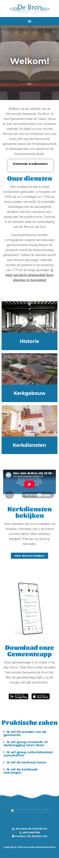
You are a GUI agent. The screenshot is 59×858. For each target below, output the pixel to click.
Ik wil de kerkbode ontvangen (20, 771)
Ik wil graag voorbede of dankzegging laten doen (25, 743)
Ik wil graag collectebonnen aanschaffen (28, 753)
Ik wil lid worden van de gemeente (24, 733)
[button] (29, 21)
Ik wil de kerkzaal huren (26, 762)
